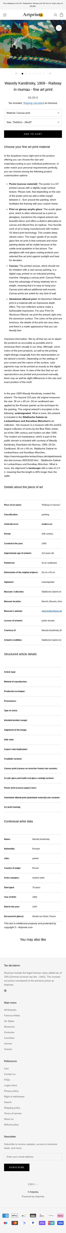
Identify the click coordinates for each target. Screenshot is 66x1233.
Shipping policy (12, 1107)
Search (8, 1102)
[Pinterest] (5, 991)
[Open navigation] (4, 14)
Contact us (10, 1074)
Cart (6, 1068)
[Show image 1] (22, 73)
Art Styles (9, 1021)
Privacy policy (11, 1091)
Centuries (9, 1032)
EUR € (31, 1184)
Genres (8, 1043)
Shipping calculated (33, 103)
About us (9, 1119)
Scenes (8, 1049)
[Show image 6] (40, 73)
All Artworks (10, 1009)
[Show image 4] (33, 73)
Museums (9, 1026)
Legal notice (10, 1085)
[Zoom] (59, 28)
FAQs (7, 1079)
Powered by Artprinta (33, 1196)
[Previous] (16, 73)
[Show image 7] (44, 73)
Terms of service (13, 1113)
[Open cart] (61, 14)
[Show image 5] (36, 73)
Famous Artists (12, 1015)
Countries (9, 1038)
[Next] (50, 73)
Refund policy (11, 1124)
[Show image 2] (26, 73)
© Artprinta (33, 1192)
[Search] (55, 14)
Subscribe (17, 1167)
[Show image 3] (29, 73)
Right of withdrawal (14, 1096)
